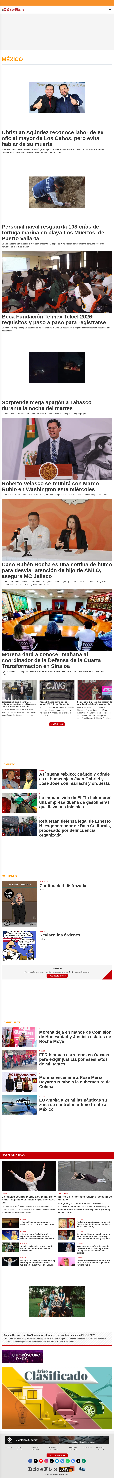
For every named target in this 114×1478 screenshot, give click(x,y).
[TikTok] (52, 1461)
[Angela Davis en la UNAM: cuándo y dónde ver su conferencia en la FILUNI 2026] (10, 1248)
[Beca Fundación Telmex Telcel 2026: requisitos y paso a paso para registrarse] (57, 282)
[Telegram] (57, 1461)
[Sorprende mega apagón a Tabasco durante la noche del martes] (57, 368)
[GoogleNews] (73, 1461)
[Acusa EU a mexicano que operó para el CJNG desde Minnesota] (57, 690)
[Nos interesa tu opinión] (57, 1440)
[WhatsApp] (68, 1461)
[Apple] (78, 1461)
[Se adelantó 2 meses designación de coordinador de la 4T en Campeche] (94, 690)
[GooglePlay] (84, 1461)
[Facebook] (30, 1461)
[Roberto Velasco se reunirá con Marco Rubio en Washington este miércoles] (57, 449)
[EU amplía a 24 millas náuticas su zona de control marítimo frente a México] (19, 1105)
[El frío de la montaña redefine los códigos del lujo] (85, 1176)
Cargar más (57, 724)
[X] (36, 1461)
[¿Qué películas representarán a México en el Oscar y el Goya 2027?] (10, 1223)
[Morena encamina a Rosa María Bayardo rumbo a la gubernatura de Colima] (19, 1082)
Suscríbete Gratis (57, 976)
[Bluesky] (62, 1461)
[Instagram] (46, 1461)
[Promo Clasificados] (57, 1398)
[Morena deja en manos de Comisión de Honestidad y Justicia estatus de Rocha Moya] (19, 1037)
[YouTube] (41, 1461)
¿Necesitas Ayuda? (57, 1455)
